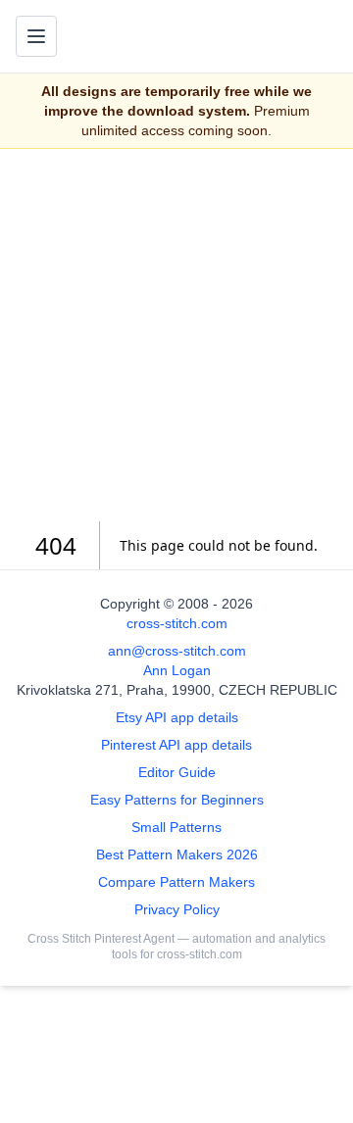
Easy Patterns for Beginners (177, 799)
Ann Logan (177, 670)
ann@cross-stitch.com (177, 651)
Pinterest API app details (176, 745)
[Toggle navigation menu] (36, 36)
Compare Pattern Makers (176, 882)
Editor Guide (177, 772)
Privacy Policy (177, 909)
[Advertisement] (176, 335)
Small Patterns (176, 827)
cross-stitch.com (176, 623)
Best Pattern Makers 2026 (177, 854)
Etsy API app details (177, 717)
